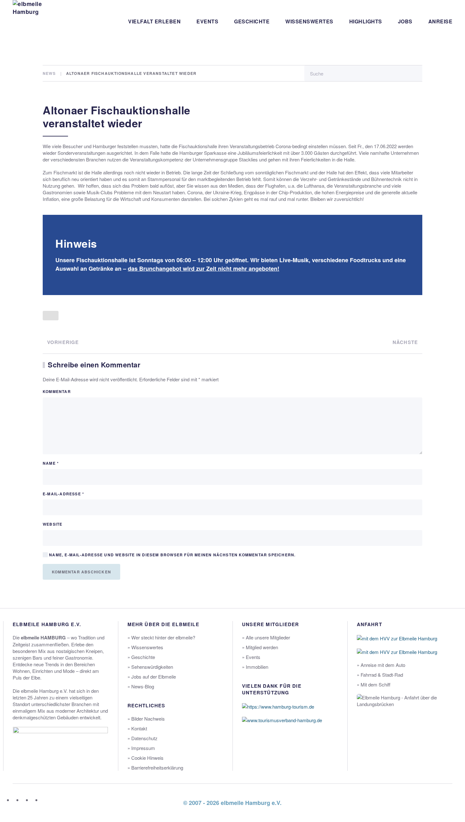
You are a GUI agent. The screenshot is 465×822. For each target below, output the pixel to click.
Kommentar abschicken (81, 572)
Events (207, 21)
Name (51, 463)
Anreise (440, 21)
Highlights (365, 21)
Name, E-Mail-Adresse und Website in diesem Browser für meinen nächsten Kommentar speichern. (171, 555)
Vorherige (63, 342)
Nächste (405, 342)
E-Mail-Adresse (63, 494)
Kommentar (57, 391)
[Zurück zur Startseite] (36, 21)
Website (52, 524)
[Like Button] (51, 315)
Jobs (405, 21)
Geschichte (252, 21)
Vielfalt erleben (154, 21)
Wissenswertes (309, 21)
